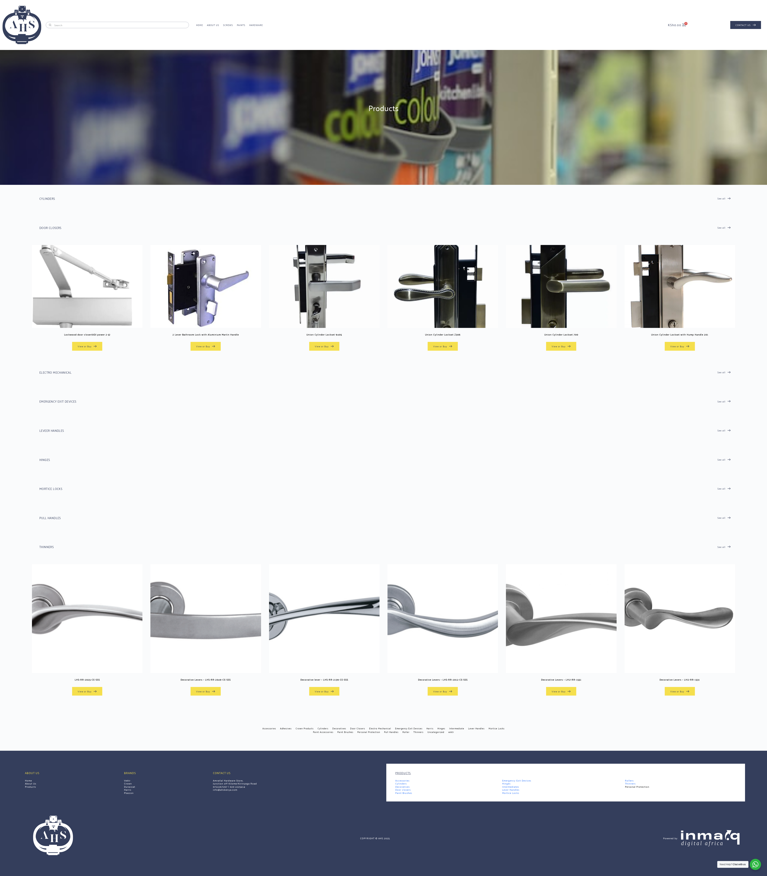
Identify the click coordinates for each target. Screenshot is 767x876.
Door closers (403, 789)
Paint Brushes (403, 793)
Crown (128, 783)
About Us (30, 783)
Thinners (630, 783)
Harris (127, 789)
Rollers (629, 780)
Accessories (402, 780)
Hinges (506, 783)
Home (28, 780)
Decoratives (402, 786)
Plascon (129, 793)
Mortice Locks (510, 793)
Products (31, 786)
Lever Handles (510, 789)
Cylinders (401, 783)
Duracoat (129, 786)
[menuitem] (199, 25)
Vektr (127, 780)
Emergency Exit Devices (516, 780)
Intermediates (510, 786)
